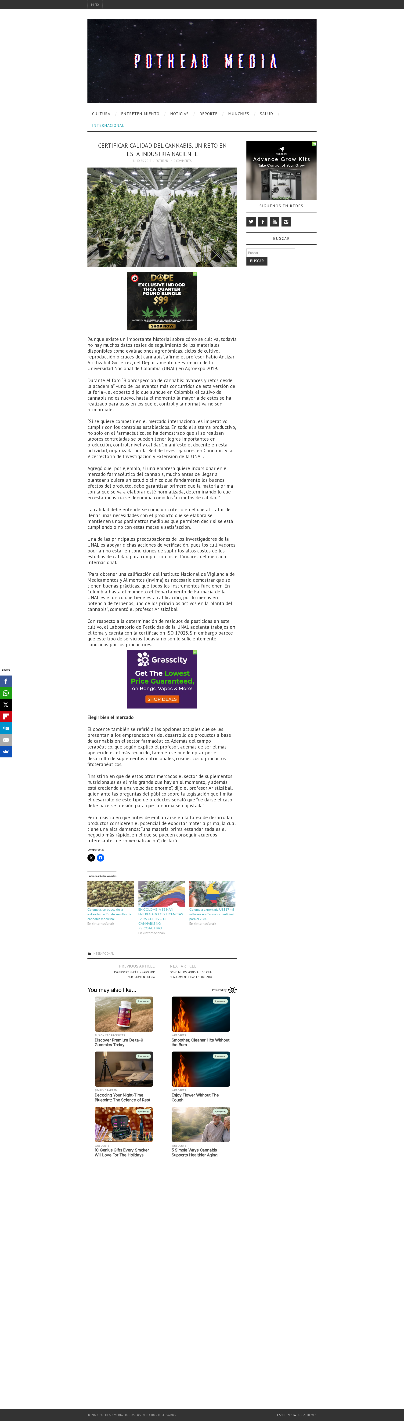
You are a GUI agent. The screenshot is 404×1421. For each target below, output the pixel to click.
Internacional (108, 125)
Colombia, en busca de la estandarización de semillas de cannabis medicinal (109, 914)
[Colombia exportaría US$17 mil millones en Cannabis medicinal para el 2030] (212, 894)
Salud (266, 113)
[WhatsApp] (6, 693)
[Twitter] (251, 221)
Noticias (179, 113)
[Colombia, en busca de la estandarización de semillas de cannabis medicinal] (110, 894)
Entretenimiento (140, 113)
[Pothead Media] (202, 60)
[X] (6, 705)
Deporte (208, 113)
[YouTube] (274, 221)
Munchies (238, 113)
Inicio (95, 5)
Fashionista (286, 1415)
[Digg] (6, 728)
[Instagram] (286, 221)
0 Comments (183, 161)
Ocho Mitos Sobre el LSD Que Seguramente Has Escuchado (191, 974)
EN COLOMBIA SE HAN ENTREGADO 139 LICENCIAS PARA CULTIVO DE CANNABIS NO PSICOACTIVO (160, 918)
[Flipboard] (6, 716)
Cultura (101, 113)
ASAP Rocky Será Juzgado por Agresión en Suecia (134, 974)
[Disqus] (162, 1217)
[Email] (6, 740)
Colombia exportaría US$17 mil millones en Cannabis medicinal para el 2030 (211, 914)
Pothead (162, 161)
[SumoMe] (6, 751)
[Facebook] (262, 221)
